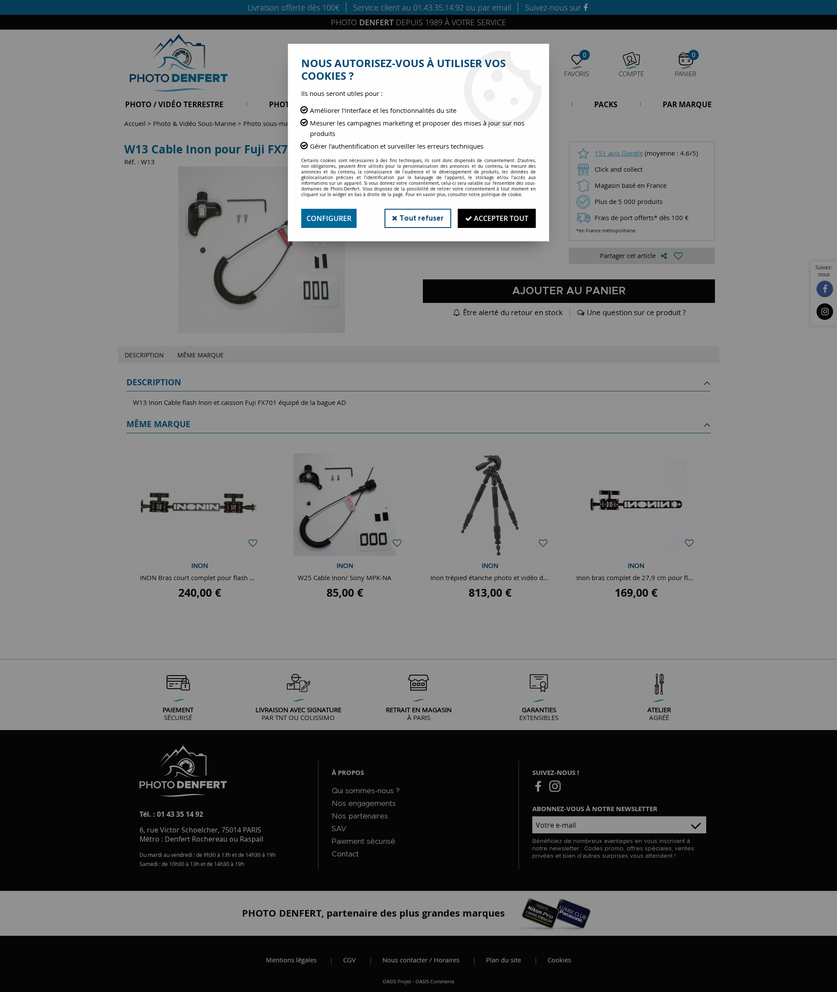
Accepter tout (500, 218)
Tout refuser (421, 218)
